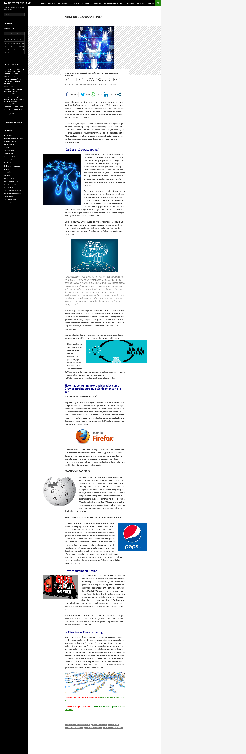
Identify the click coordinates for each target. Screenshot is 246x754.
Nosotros (97, 3)
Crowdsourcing (72, 73)
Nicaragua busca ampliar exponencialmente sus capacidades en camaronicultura (14, 99)
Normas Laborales (10, 184)
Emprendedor (8, 160)
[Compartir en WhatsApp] (97, 94)
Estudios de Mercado (11, 163)
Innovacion (113, 725)
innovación (104, 73)
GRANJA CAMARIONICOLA (81, 3)
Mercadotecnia (9, 178)
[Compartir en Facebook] (71, 94)
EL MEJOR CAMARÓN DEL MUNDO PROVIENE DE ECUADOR (13, 81)
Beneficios (130, 3)
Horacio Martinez (89, 84)
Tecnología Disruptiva (113, 728)
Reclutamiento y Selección (12, 194)
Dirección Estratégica (89, 73)
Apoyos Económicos (11, 141)
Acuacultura (8, 135)
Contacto (141, 3)
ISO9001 (7, 175)
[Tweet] (85, 94)
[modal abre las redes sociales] (119, 94)
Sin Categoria (8, 197)
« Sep (6, 56)
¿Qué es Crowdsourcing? (93, 79)
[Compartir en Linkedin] (110, 94)
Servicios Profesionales (113, 3)
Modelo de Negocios (74, 728)
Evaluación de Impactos (12, 166)
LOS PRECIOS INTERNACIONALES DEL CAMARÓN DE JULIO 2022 (14, 109)
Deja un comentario (109, 84)
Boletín (151, 3)
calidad (6, 147)
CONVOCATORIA (63, 3)
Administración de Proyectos (78, 725)
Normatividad (8, 187)
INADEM (7, 169)
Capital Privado (9, 151)
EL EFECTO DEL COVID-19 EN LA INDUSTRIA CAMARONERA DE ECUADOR (14, 71)
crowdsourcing (99, 725)
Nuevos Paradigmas (93, 728)
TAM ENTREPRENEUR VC (17, 3)
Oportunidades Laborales (12, 190)
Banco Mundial (9, 144)
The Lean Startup (9, 203)
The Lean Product (10, 200)
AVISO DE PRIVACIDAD (47, 3)
